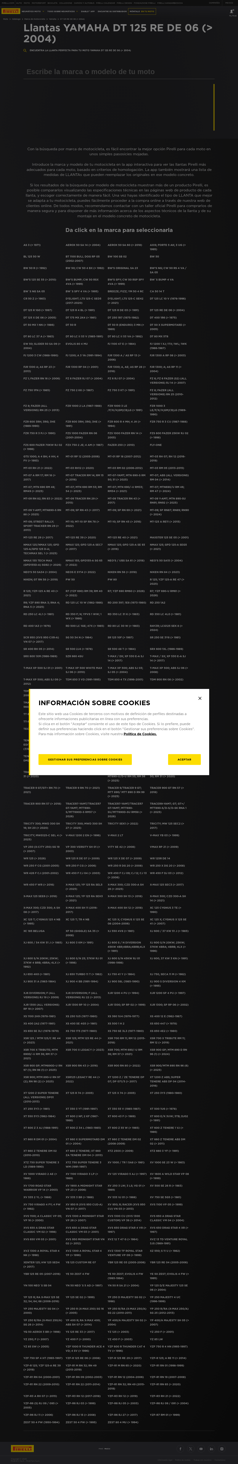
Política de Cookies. (140, 734)
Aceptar (184, 759)
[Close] (200, 698)
